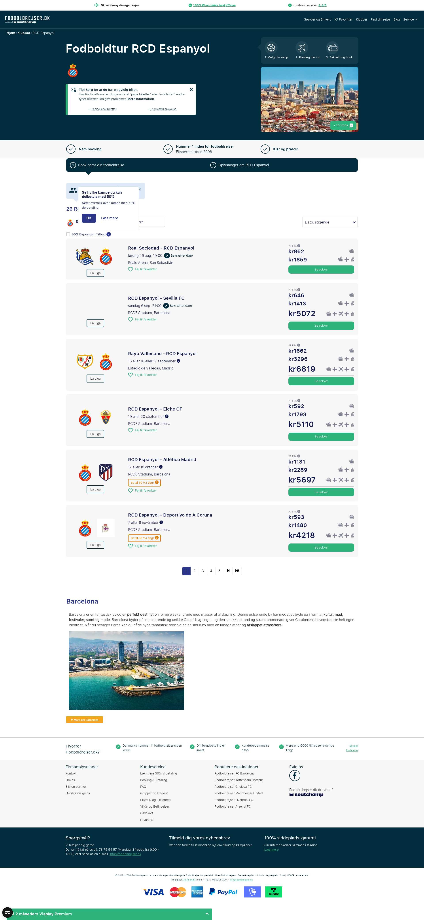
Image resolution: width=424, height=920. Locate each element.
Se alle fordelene (352, 748)
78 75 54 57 (189, 880)
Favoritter (345, 19)
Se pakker (321, 269)
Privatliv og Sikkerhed (155, 800)
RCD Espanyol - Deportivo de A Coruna (170, 515)
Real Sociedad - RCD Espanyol (161, 248)
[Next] (228, 571)
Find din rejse (380, 19)
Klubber (361, 19)
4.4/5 (322, 5)
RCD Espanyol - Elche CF (155, 409)
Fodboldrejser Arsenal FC (233, 806)
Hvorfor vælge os (78, 793)
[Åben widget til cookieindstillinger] (7, 910)
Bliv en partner (76, 786)
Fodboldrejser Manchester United (239, 793)
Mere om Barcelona (85, 719)
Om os (70, 780)
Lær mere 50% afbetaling (158, 773)
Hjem (11, 33)
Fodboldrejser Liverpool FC (234, 800)
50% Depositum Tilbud (89, 234)
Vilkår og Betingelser (154, 806)
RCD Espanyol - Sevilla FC (156, 298)
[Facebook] (295, 776)
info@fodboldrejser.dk (125, 854)
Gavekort (146, 813)
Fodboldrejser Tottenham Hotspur (239, 780)
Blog (397, 19)
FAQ (143, 786)
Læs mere (271, 849)
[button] (109, 914)
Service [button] (409, 19)
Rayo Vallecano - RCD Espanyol (162, 353)
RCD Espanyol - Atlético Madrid (162, 459)
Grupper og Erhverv (317, 19)
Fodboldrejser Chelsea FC (233, 786)
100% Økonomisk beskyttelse (214, 5)
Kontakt (71, 773)
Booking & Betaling (153, 780)
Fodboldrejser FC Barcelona (235, 773)
